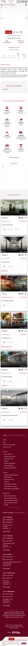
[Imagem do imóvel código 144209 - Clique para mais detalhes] (14, 207)
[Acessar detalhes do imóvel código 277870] (14, 308)
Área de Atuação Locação (11, 500)
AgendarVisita (11, 639)
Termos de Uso (7, 447)
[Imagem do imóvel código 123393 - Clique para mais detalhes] (14, 321)
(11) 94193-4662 (8, 594)
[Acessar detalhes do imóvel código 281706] (14, 422)
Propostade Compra (24, 639)
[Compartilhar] (19, 218)
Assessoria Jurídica (9, 479)
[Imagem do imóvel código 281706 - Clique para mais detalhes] (14, 398)
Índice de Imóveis (8, 465)
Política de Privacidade (9, 444)
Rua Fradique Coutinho (14, 38)
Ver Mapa (8, 32)
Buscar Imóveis (8, 454)
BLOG (4, 442)
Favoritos (6, 461)
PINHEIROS (5, 218)
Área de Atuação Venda (10, 498)
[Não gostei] (17, 32)
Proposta (6, 482)
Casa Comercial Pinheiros (14, 35)
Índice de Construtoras (10, 468)
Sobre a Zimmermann (10, 496)
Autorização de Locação (10, 486)
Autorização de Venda (10, 484)
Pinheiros (4, 294)
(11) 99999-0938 (8, 520)
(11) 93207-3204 (8, 575)
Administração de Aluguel (11, 475)
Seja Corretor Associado (10, 502)
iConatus (16, 157)
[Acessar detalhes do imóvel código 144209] (14, 232)
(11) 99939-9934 (8, 538)
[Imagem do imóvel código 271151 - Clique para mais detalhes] (14, 359)
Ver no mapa (6, 531)
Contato (6, 505)
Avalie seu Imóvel (8, 458)
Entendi (24, 643)
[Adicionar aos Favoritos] (21, 32)
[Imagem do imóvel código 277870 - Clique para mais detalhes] (14, 283)
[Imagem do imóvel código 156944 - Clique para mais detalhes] (14, 245)
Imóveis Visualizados (9, 463)
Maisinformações (17, 639)
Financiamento (8, 477)
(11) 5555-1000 (8, 557)
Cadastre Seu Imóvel (9, 456)
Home (4, 440)
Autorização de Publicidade (11, 488)
